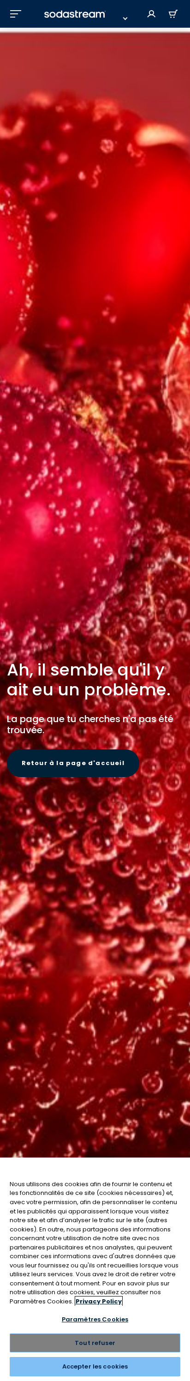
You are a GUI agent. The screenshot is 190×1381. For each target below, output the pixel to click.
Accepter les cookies (95, 1366)
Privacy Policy (99, 1301)
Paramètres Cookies (95, 1319)
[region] (95, 1269)
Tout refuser (95, 1343)
